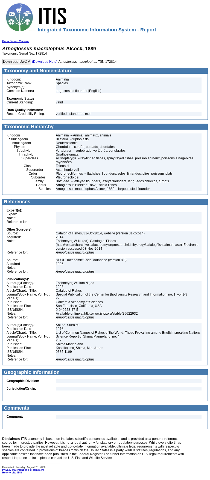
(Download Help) (44, 62)
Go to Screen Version (15, 41)
